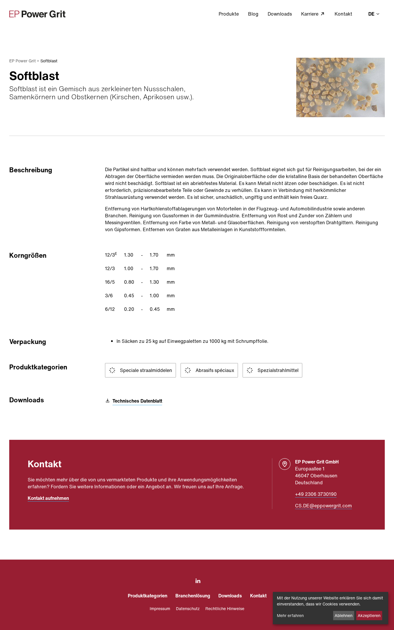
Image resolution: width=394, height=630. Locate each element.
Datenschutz (188, 608)
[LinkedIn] (197, 581)
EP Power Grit (22, 61)
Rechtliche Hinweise (224, 608)
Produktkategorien (147, 596)
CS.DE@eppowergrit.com (323, 505)
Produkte (229, 13)
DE (372, 13)
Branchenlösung (192, 596)
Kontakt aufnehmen (48, 498)
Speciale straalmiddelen (146, 370)
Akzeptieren (369, 615)
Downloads (280, 13)
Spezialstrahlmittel (278, 370)
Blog (253, 13)
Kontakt (343, 13)
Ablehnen (343, 615)
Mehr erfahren (290, 615)
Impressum (160, 608)
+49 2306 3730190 (316, 494)
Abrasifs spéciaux (215, 370)
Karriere (310, 13)
